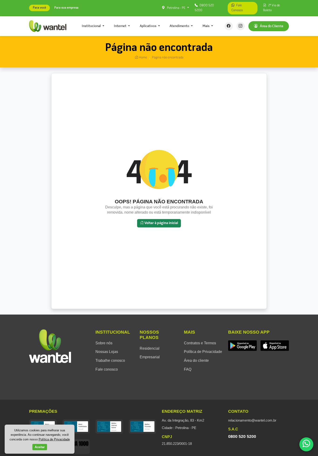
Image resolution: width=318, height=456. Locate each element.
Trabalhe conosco (110, 360)
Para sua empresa (66, 8)
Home (142, 57)
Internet (120, 26)
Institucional (91, 26)
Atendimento (179, 26)
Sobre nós (103, 343)
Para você (39, 8)
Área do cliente (196, 360)
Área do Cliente (271, 26)
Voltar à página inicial (161, 223)
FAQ (187, 369)
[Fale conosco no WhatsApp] (306, 444)
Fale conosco (106, 369)
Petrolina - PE (176, 8)
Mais (206, 26)
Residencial (149, 348)
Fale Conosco (237, 8)
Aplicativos (148, 26)
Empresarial (150, 357)
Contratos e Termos (200, 343)
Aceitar (40, 447)
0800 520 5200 (204, 8)
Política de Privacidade (203, 352)
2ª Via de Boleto (271, 8)
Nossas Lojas (106, 352)
